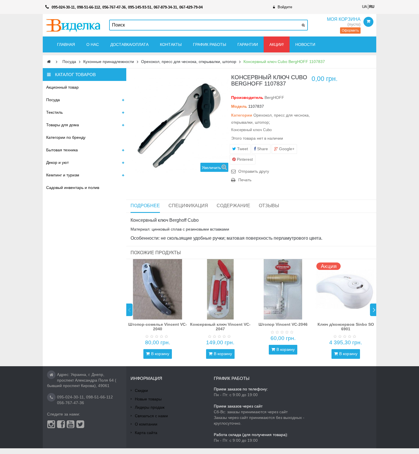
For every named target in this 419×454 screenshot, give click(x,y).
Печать (244, 180)
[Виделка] (73, 25)
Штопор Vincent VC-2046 (283, 324)
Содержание (233, 205)
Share (262, 148)
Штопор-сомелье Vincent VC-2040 (157, 326)
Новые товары (148, 399)
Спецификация (188, 205)
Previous (129, 310)
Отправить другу (253, 171)
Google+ (286, 148)
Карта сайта (146, 432)
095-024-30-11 (70, 397)
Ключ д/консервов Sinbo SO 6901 (346, 326)
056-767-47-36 (70, 402)
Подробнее (145, 205)
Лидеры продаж (149, 407)
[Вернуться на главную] (49, 61)
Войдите (285, 7)
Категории (241, 115)
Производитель (247, 97)
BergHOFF (274, 97)
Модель (239, 106)
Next (373, 310)
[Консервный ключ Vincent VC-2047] (220, 289)
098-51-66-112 (99, 397)
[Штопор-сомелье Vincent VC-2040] (157, 289)
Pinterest (244, 159)
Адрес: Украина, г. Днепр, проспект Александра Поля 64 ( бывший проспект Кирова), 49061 (81, 380)
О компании (146, 424)
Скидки (141, 390)
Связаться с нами (151, 416)
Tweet (242, 148)
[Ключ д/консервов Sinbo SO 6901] (346, 289)
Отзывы (269, 205)
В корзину (160, 353)
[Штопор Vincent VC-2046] (283, 289)
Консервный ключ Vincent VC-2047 (220, 326)
